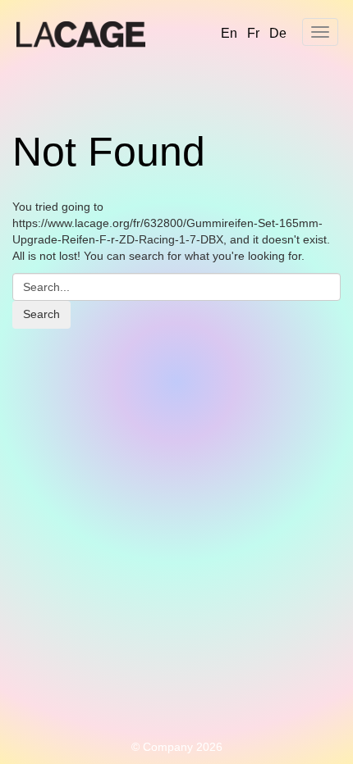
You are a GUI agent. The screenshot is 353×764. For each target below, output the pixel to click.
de (278, 33)
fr (253, 33)
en (229, 33)
